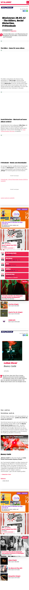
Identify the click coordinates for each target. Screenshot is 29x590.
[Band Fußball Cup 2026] (14, 239)
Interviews (25, 281)
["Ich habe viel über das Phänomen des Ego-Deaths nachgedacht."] (14, 290)
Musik (3, 7)
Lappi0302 (13, 31)
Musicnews (9, 7)
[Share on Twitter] (25, 11)
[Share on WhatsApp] (27, 11)
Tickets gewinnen (8, 532)
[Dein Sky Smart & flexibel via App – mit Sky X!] (14, 218)
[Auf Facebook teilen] (23, 11)
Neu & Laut (9, 331)
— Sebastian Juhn (6, 474)
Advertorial (24, 209)
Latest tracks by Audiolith (8, 198)
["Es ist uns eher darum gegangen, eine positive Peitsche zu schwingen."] (14, 546)
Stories (18, 209)
